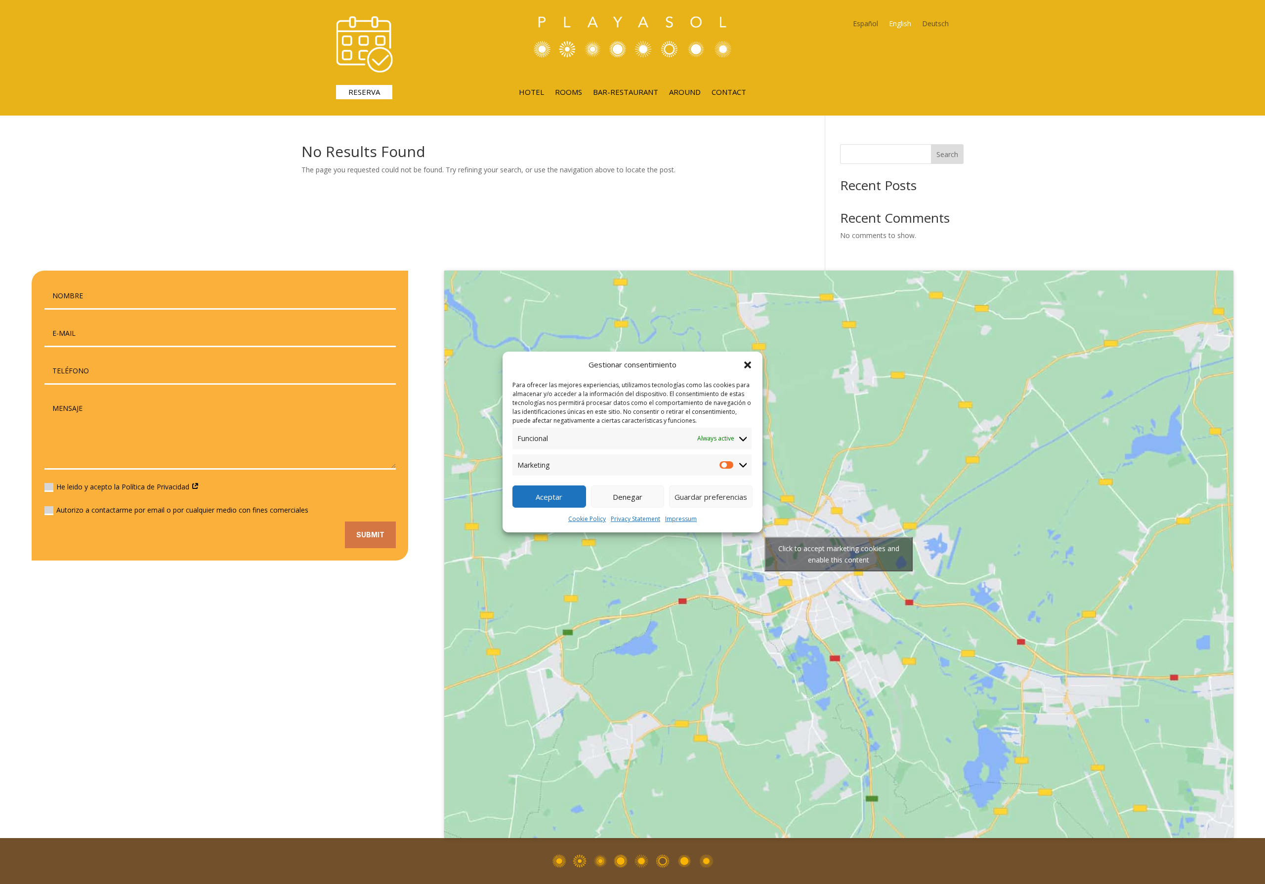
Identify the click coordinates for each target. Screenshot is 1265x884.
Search (947, 154)
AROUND (685, 92)
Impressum (681, 519)
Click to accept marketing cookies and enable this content (838, 554)
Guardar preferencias (711, 497)
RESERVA (364, 92)
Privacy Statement (635, 519)
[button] (748, 365)
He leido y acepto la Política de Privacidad (123, 486)
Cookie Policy (587, 519)
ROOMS (568, 92)
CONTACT (729, 92)
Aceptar (549, 497)
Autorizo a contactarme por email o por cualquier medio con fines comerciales (182, 510)
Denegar (627, 497)
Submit (370, 534)
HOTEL (531, 92)
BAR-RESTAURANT (625, 92)
